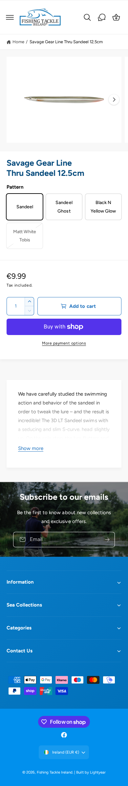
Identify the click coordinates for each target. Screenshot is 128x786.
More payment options (64, 343)
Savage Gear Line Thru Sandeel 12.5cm (66, 41)
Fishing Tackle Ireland (55, 772)
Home (18, 41)
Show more (30, 448)
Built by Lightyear (91, 772)
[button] (10, 17)
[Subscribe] (107, 539)
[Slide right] (114, 99)
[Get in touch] (102, 17)
